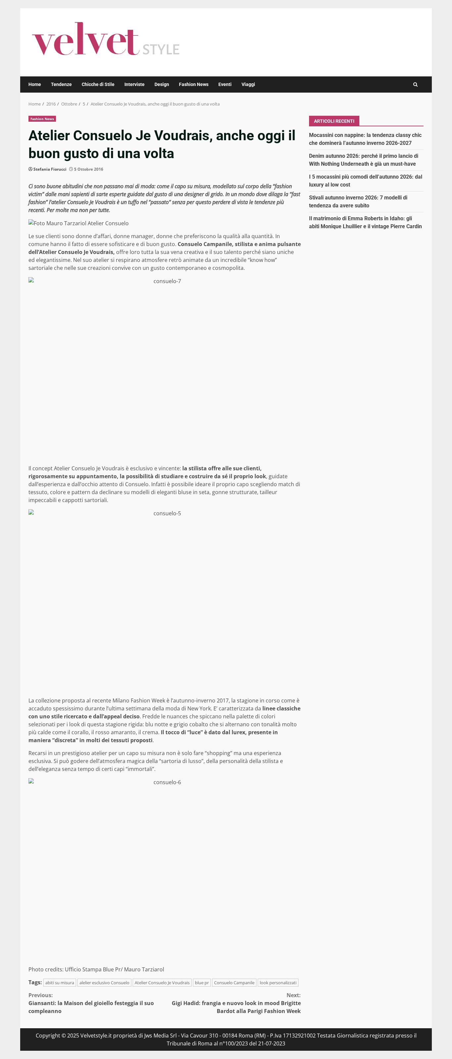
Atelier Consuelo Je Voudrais (162, 983)
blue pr (202, 983)
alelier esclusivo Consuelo (104, 983)
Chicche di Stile (98, 84)
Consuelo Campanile (234, 983)
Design (162, 84)
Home (34, 84)
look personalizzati (278, 983)
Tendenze (61, 84)
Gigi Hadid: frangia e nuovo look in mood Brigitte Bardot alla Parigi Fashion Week (236, 1003)
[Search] (415, 84)
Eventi (225, 84)
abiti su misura (59, 983)
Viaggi (248, 84)
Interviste (134, 84)
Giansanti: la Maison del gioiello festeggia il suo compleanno (91, 1003)
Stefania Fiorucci (50, 169)
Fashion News (193, 84)
